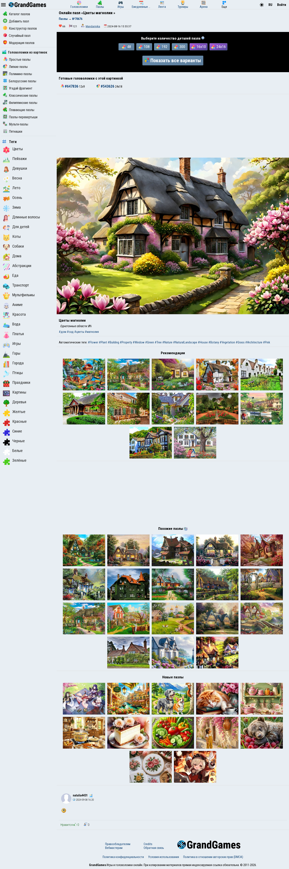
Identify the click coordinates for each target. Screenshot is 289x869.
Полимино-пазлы (20, 74)
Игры (16, 343)
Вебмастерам (113, 848)
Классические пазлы (23, 96)
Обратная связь (154, 848)
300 (182, 46)
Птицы (17, 372)
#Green (149, 342)
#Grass (240, 342)
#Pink (266, 342)
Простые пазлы (19, 60)
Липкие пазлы (18, 67)
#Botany (213, 342)
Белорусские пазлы (22, 81)
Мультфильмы (23, 295)
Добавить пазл (19, 21)
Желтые (18, 411)
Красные (19, 421)
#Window (138, 342)
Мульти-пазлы (18, 124)
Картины (19, 392)
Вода (16, 324)
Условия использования (163, 857)
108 (147, 46)
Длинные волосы (26, 217)
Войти (281, 5)
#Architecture (253, 342)
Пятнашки (15, 131)
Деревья (19, 402)
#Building (113, 342)
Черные (18, 441)
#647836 (71, 86)
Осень (17, 197)
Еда (15, 275)
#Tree (158, 342)
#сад (70, 332)
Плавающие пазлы (21, 110)
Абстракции (21, 265)
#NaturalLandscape (185, 342)
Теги (13, 141)
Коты (16, 236)
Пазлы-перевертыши (23, 117)
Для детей (20, 226)
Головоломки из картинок (27, 52)
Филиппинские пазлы (23, 103)
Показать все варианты (175, 60)
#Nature (167, 342)
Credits (148, 844)
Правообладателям (117, 844)
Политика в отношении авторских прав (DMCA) (213, 857)
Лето (16, 188)
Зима (16, 207)
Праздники (21, 382)
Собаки (18, 246)
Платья (18, 334)
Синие (17, 431)
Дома (16, 256)
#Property (126, 342)
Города (18, 363)
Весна (17, 178)
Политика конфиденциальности (123, 857)
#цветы (79, 332)
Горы (16, 353)
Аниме (17, 304)
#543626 (107, 86)
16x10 (201, 46)
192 (164, 46)
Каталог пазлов (19, 14)
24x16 (221, 46)
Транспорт (20, 285)
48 (129, 46)
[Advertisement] (173, 126)
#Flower (93, 342)
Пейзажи (19, 158)
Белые (17, 450)
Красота (19, 314)
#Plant (103, 342)
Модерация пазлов (21, 43)
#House (203, 342)
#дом (62, 332)
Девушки (19, 168)
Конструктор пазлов (23, 28)
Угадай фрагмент (20, 88)
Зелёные (19, 460)
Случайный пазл (19, 36)
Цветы (17, 149)
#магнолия (92, 332)
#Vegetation (227, 342)
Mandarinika (93, 26)
